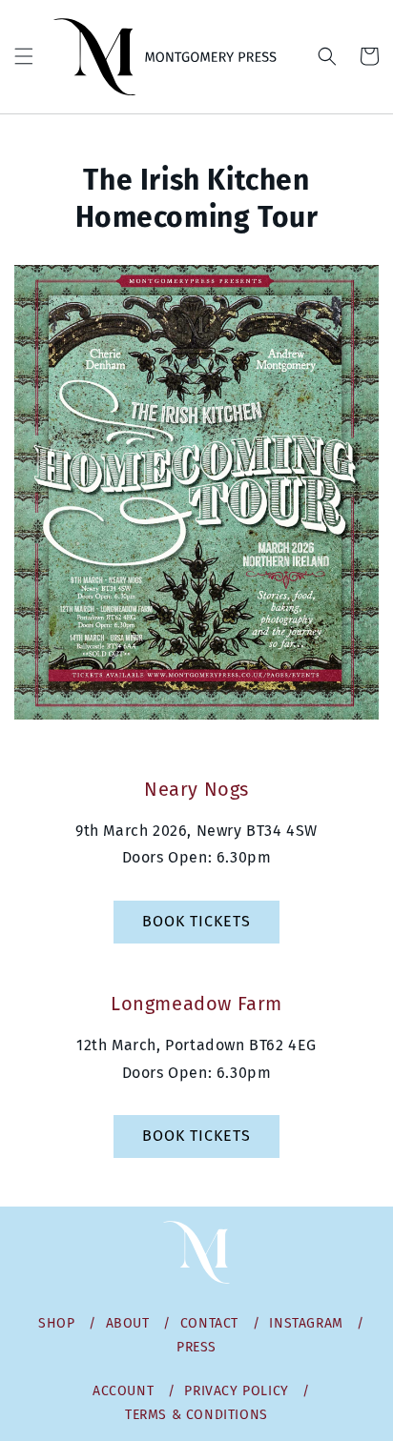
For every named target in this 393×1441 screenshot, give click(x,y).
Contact (209, 1323)
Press (196, 1347)
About (128, 1323)
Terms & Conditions (196, 1415)
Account (123, 1391)
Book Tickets (196, 921)
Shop (56, 1323)
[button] (24, 56)
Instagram (305, 1323)
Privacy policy (236, 1391)
